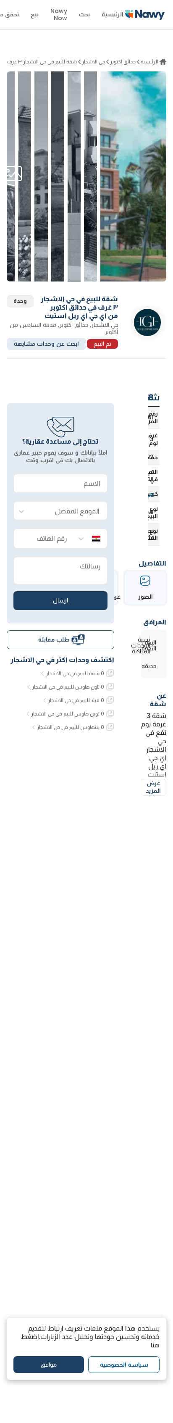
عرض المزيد (153, 787)
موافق (49, 1364)
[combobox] (68, 511)
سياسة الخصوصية (124, 1364)
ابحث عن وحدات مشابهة (46, 343)
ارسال (60, 600)
